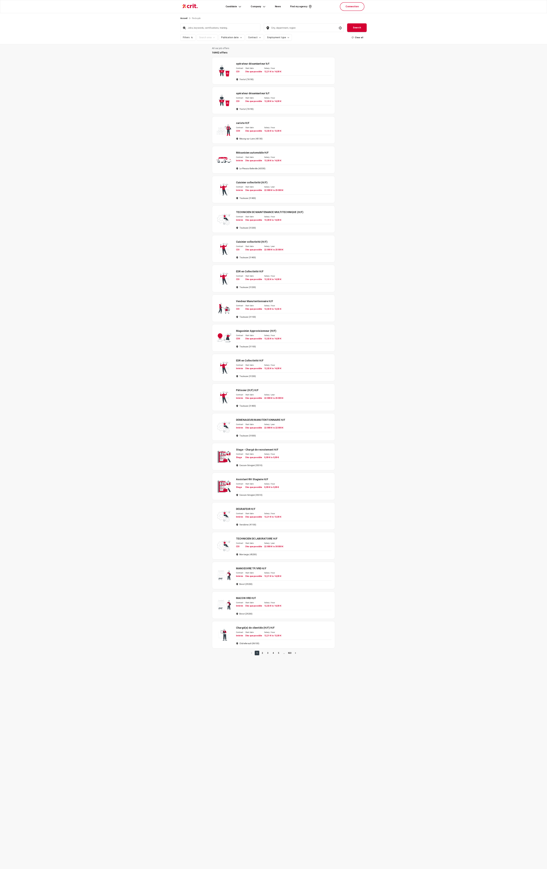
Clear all (359, 37)
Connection (352, 6)
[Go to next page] (295, 653)
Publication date (230, 37)
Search (357, 27)
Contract (253, 37)
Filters (186, 37)
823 (289, 653)
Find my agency (298, 6)
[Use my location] (340, 28)
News (278, 6)
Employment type (276, 37)
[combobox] (303, 29)
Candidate (231, 6)
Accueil (183, 18)
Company (256, 6)
